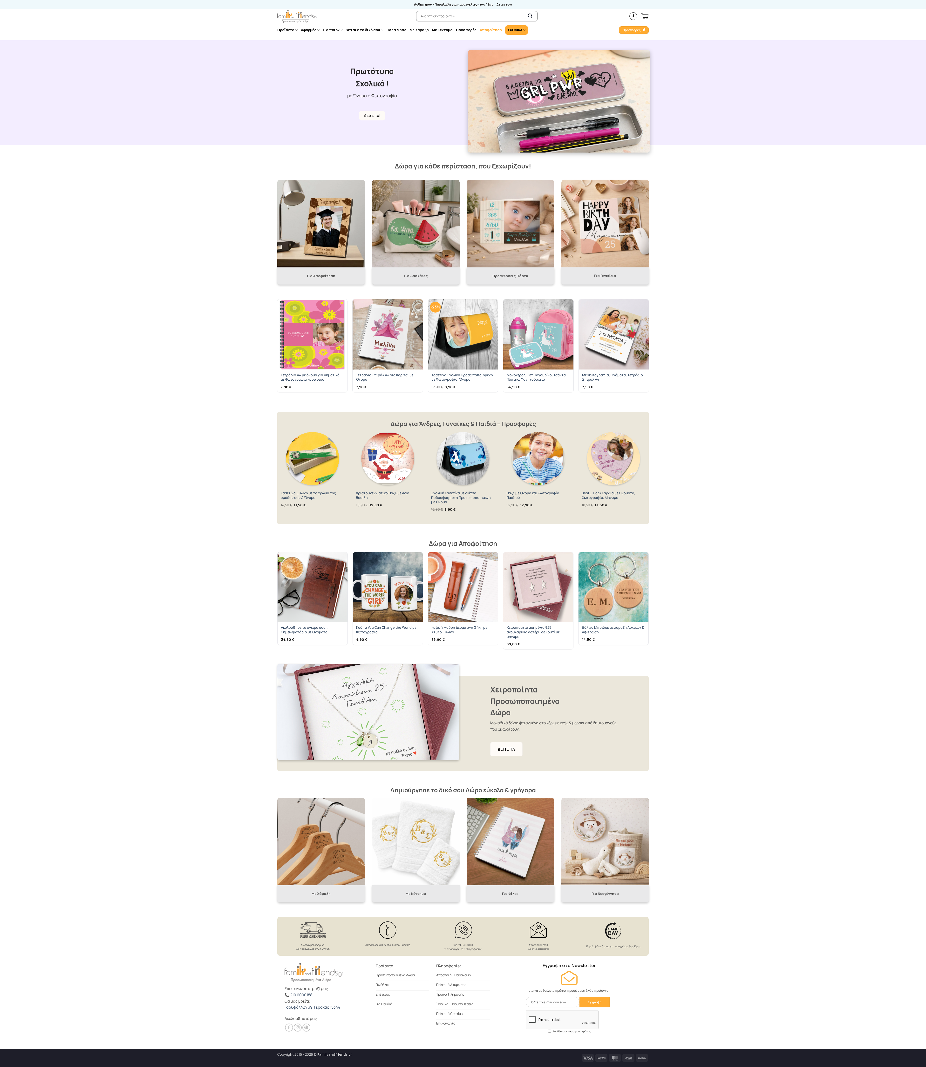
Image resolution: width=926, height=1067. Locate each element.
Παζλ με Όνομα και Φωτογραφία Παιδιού (532, 495)
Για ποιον (331, 30)
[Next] (648, 348)
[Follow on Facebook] (289, 1028)
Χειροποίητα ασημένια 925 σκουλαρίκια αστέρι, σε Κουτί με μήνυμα (533, 632)
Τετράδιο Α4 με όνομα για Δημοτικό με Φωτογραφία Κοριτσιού (310, 377)
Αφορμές (308, 30)
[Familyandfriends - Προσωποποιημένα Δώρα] (297, 16)
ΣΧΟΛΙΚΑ (515, 30)
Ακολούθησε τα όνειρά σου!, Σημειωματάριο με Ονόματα (304, 630)
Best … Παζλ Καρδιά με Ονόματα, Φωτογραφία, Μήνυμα (608, 495)
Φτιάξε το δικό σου (363, 30)
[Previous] (277, 348)
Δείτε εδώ (504, 4)
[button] (633, 16)
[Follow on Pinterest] (306, 1028)
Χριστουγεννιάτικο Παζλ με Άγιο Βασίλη (382, 495)
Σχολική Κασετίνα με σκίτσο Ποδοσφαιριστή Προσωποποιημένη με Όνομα (461, 497)
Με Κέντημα (442, 30)
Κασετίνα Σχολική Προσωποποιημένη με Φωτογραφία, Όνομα (462, 377)
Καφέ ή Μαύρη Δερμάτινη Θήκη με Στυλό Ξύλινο (459, 630)
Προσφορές (466, 30)
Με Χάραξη (419, 30)
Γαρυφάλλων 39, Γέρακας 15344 (312, 1007)
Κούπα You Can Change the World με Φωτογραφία (386, 630)
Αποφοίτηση (491, 30)
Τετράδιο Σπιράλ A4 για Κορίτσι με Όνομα (384, 377)
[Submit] (530, 16)
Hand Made (396, 30)
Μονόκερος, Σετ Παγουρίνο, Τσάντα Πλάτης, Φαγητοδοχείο (536, 377)
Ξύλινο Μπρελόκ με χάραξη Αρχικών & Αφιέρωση (613, 630)
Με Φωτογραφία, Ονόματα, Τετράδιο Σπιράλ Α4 (612, 377)
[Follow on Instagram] (298, 1028)
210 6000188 (301, 994)
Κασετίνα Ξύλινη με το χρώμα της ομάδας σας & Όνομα (308, 495)
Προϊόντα (285, 30)
